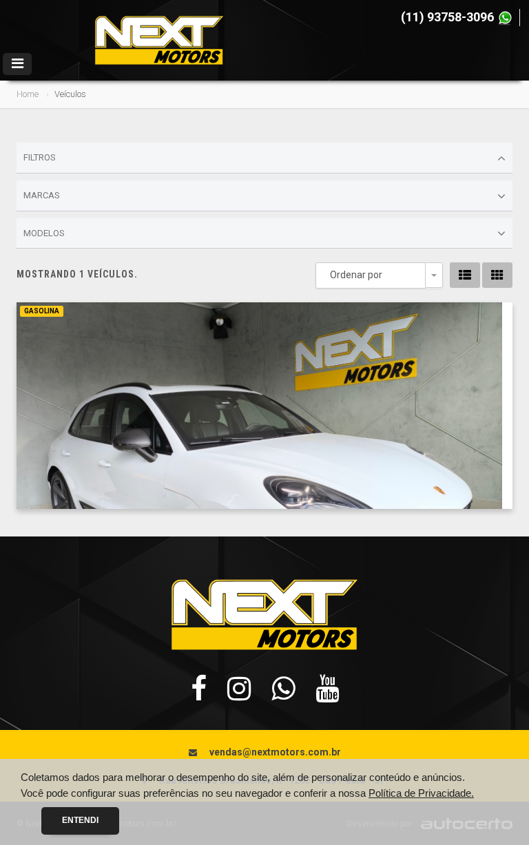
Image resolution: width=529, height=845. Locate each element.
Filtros (39, 157)
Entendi (80, 820)
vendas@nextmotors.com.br (275, 752)
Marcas (41, 195)
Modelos (44, 233)
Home (28, 94)
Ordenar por (356, 274)
